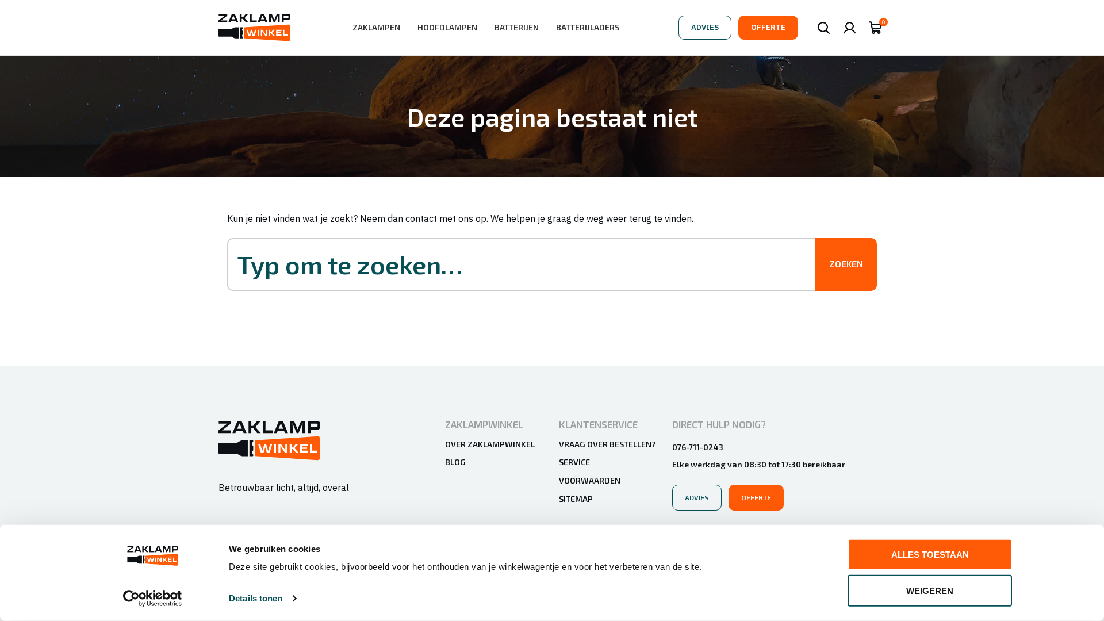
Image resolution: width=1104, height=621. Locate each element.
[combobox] (532, 264)
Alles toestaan (930, 554)
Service (574, 462)
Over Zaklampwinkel (490, 444)
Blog (455, 462)
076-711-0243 (697, 447)
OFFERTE (768, 27)
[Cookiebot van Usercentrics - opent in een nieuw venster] (152, 598)
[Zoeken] (824, 27)
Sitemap (576, 499)
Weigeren (929, 590)
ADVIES (705, 27)
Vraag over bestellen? (607, 444)
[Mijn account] (849, 27)
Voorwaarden (589, 480)
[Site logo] (254, 26)
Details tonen (255, 598)
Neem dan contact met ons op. (424, 218)
